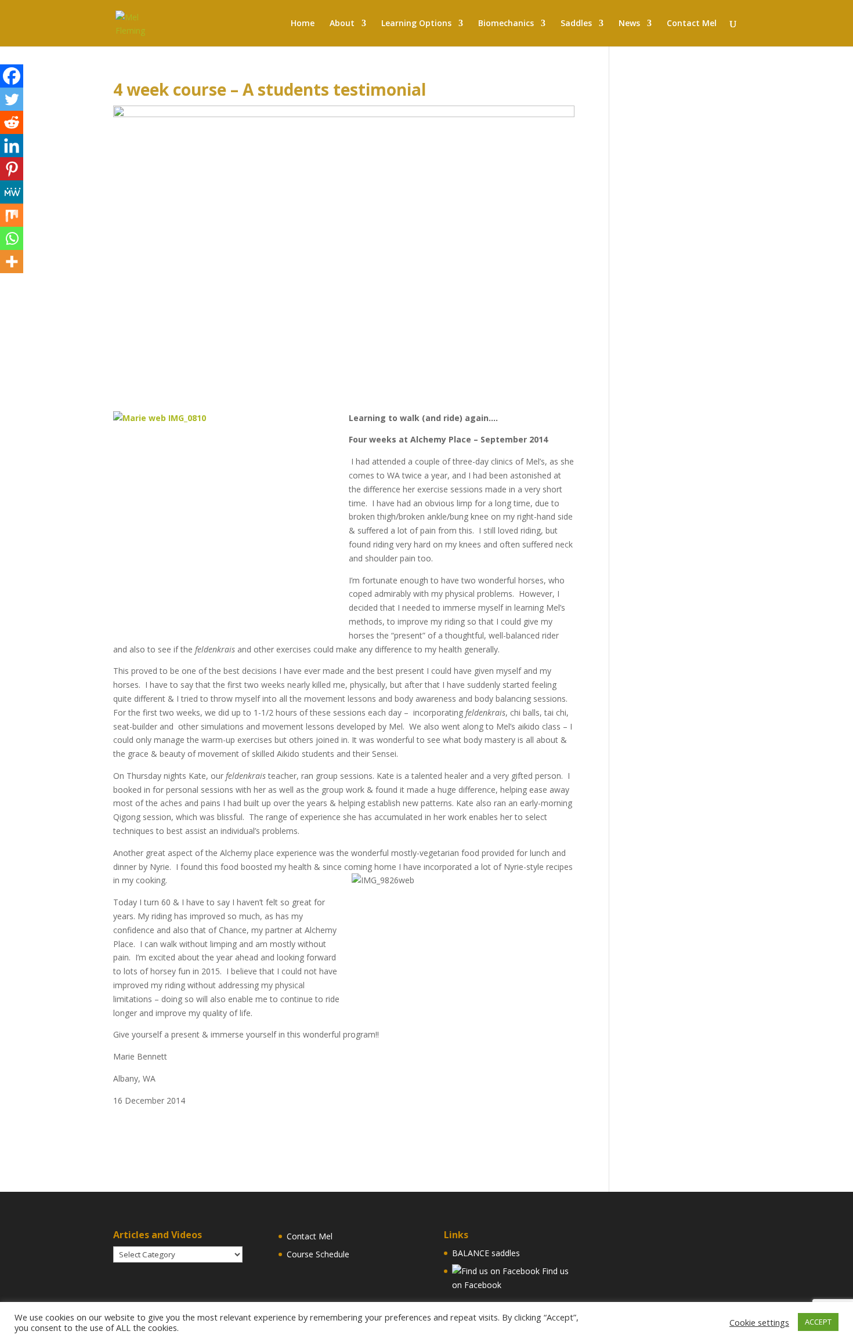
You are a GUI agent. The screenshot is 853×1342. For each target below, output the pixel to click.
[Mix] (11, 215)
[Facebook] (11, 76)
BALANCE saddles (486, 1252)
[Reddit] (11, 122)
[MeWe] (11, 192)
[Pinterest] (11, 168)
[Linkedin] (11, 145)
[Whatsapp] (11, 238)
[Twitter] (11, 99)
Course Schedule (318, 1254)
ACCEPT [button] (818, 1321)
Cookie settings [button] (759, 1322)
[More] (11, 261)
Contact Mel (309, 1236)
